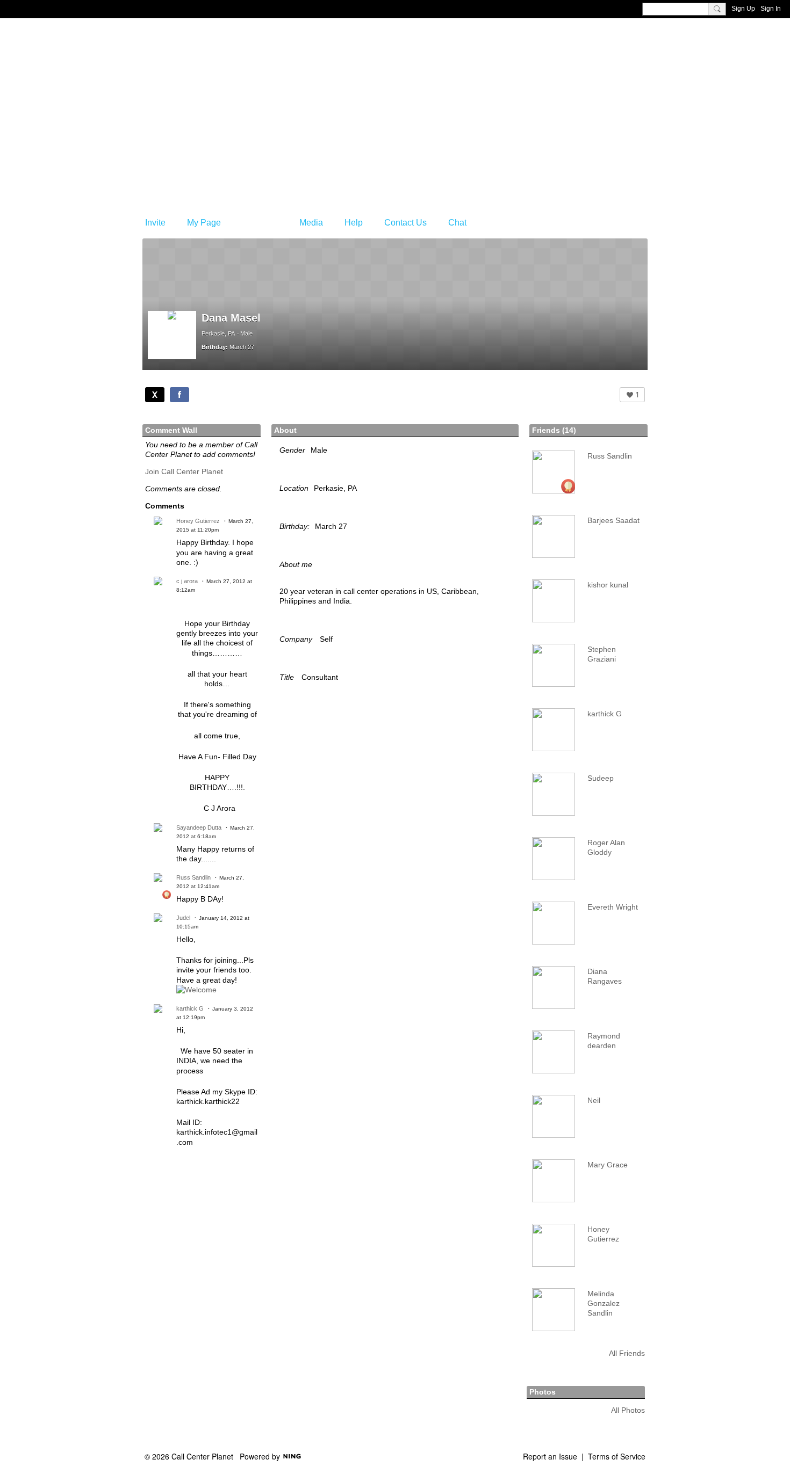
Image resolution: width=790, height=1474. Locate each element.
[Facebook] (179, 394)
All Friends (627, 1353)
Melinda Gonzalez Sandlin (603, 1303)
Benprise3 (195, 78)
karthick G (190, 1008)
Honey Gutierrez (198, 521)
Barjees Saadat (613, 520)
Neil (593, 1100)
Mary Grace (607, 1164)
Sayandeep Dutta (198, 827)
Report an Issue (550, 1456)
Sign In (770, 8)
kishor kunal (607, 584)
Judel (183, 917)
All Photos (628, 1410)
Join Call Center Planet (184, 471)
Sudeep (600, 778)
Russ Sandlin (193, 877)
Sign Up (743, 8)
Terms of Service (616, 1456)
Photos (542, 1392)
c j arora (187, 581)
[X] (154, 394)
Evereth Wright (612, 907)
